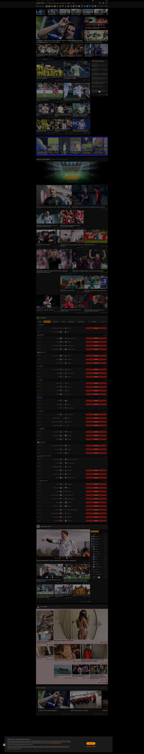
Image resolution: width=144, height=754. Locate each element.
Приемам (91, 743)
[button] (4, 745)
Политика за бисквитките (55, 743)
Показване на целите (91, 746)
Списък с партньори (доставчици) (14, 748)
